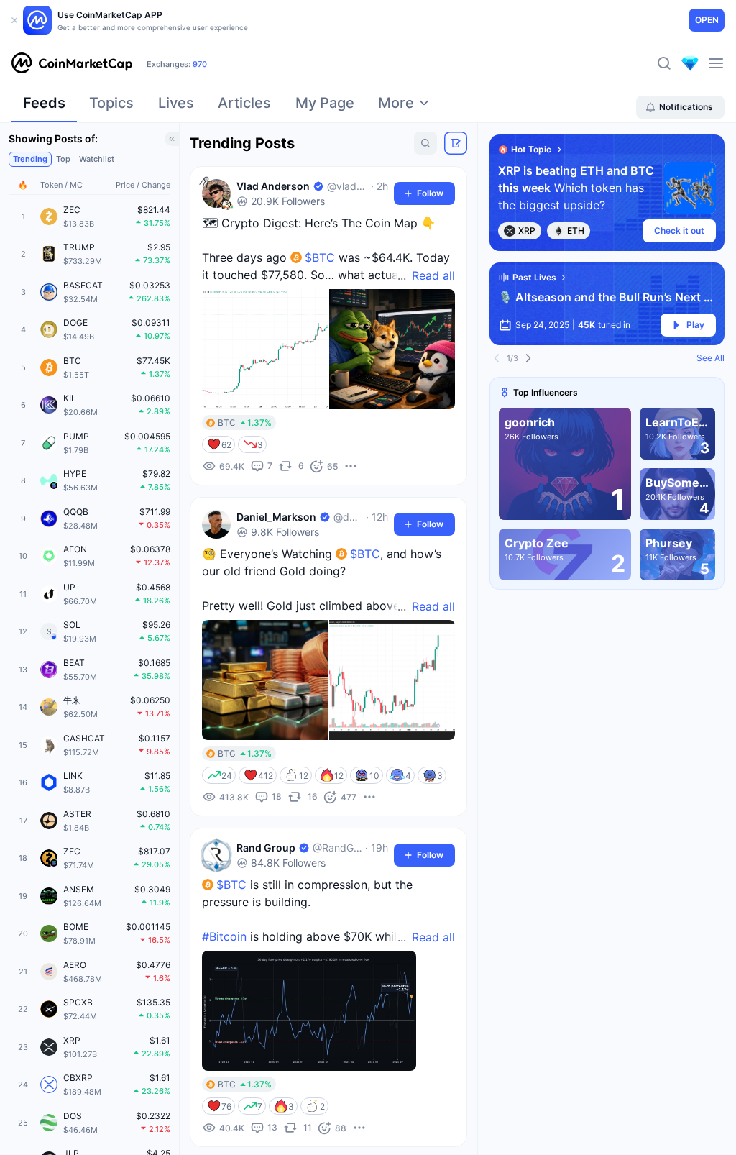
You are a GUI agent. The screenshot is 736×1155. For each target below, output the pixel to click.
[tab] (44, 107)
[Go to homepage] (72, 63)
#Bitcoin (224, 936)
